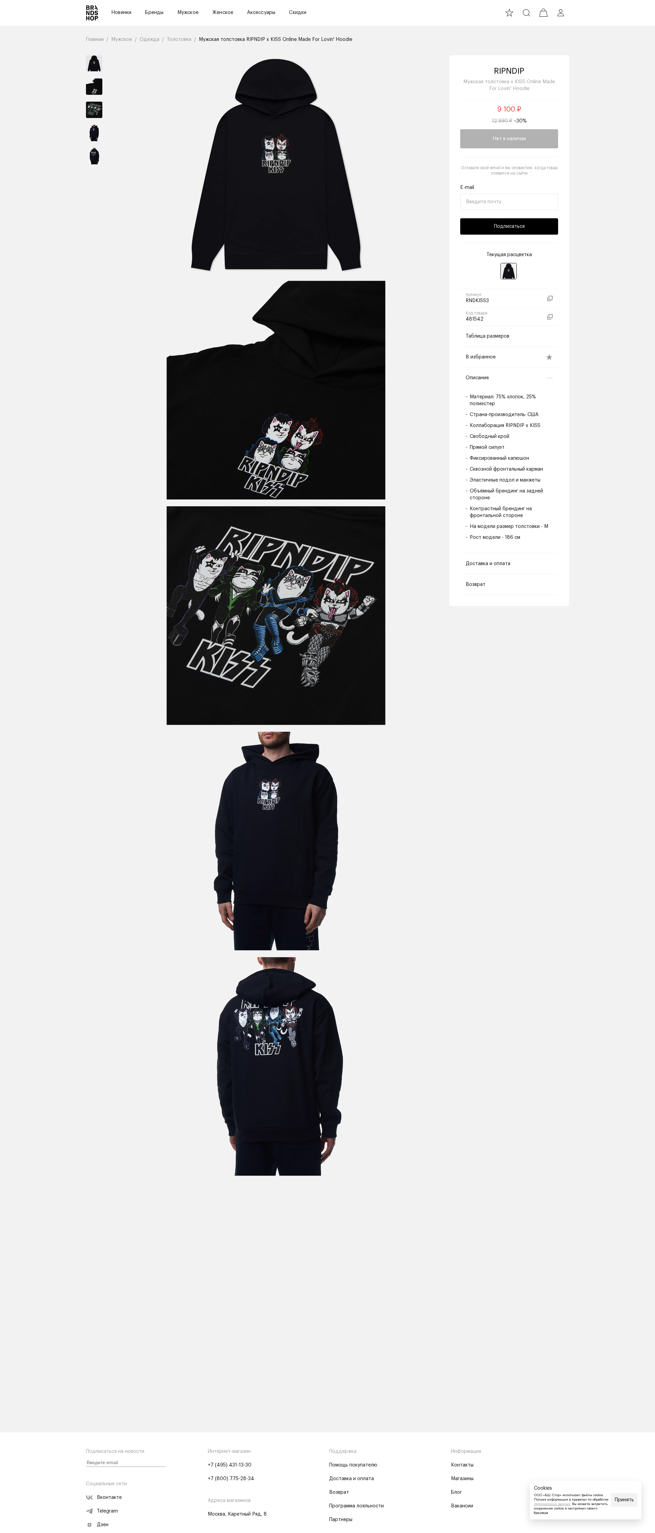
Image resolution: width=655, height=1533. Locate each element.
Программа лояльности (356, 1506)
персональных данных (552, 1504)
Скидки (297, 12)
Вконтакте (109, 1497)
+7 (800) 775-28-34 (231, 1478)
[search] (526, 12)
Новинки (121, 12)
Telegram (107, 1511)
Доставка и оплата (351, 1478)
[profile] (560, 12)
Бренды (154, 12)
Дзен (102, 1524)
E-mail (467, 187)
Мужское (188, 12)
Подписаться (509, 226)
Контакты (462, 1465)
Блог (456, 1492)
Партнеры (340, 1519)
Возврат (339, 1492)
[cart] (543, 12)
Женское (222, 12)
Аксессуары (261, 12)
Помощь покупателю (353, 1465)
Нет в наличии (509, 138)
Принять (624, 1500)
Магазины (462, 1478)
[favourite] (509, 12)
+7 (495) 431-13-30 (229, 1465)
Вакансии (462, 1506)
